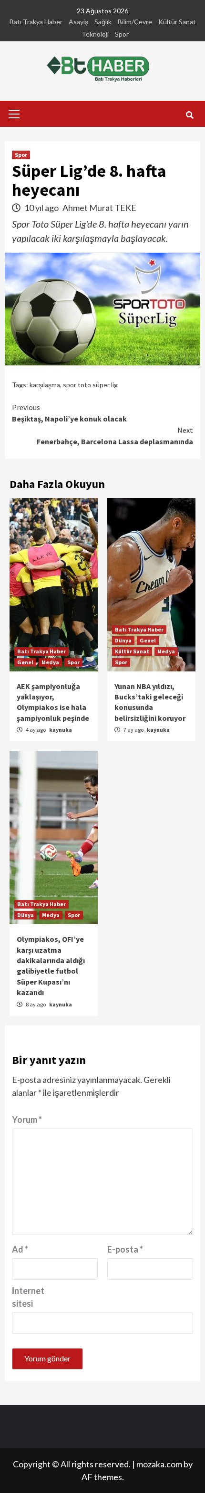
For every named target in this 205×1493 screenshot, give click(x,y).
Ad (20, 1249)
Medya (50, 662)
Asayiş (78, 22)
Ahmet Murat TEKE (99, 207)
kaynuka (60, 729)
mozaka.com (159, 1464)
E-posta (125, 1249)
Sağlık (103, 22)
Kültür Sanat (177, 22)
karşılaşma (45, 385)
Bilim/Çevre (135, 22)
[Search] (189, 115)
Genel (25, 662)
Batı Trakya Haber (36, 22)
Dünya (123, 640)
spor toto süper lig (90, 385)
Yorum (27, 1119)
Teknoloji (95, 34)
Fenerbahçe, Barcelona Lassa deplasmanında (115, 435)
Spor (122, 34)
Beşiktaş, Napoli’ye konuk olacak (69, 412)
